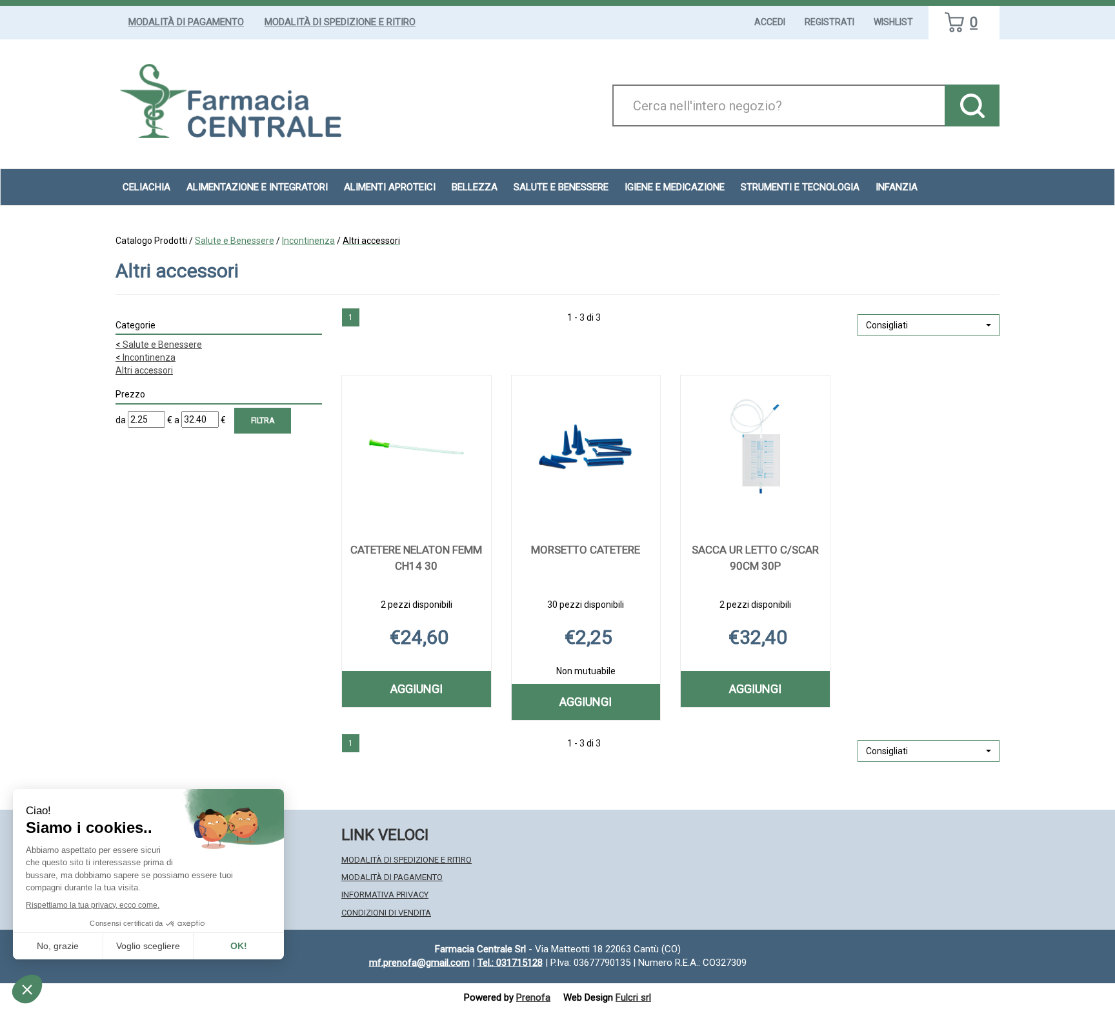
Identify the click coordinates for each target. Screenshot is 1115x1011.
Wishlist (893, 22)
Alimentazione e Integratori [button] (257, 187)
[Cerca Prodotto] (972, 105)
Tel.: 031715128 (510, 962)
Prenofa (533, 997)
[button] (928, 325)
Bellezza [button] (474, 187)
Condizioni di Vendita (386, 912)
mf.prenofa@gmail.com (419, 962)
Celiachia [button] (146, 187)
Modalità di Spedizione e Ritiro (340, 22)
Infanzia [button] (897, 187)
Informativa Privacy (384, 894)
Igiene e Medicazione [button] (675, 187)
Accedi (769, 22)
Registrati (829, 22)
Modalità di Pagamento (186, 22)
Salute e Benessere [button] (561, 187)
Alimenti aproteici (390, 187)
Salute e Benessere (234, 240)
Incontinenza (308, 240)
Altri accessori (144, 370)
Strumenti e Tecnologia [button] (800, 187)
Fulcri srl (633, 997)
